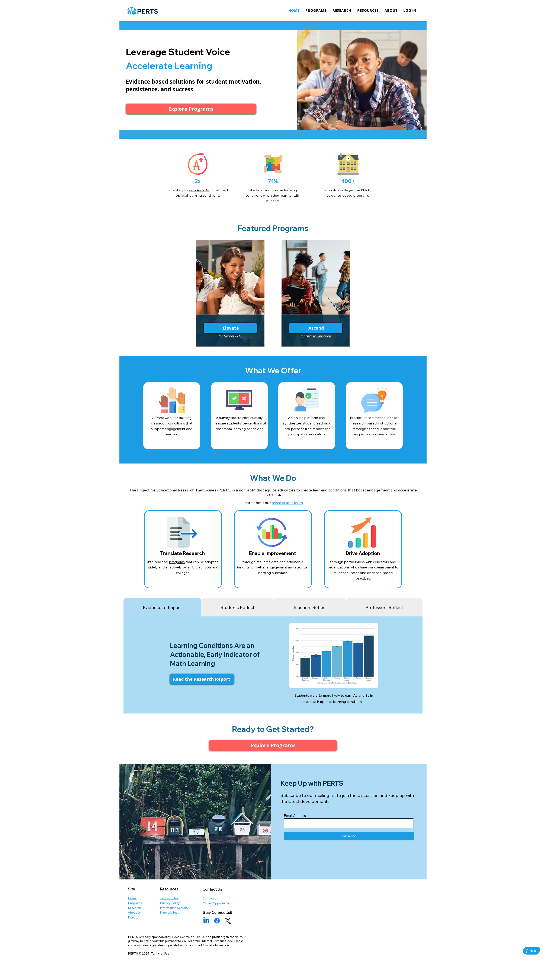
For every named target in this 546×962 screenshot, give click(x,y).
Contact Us (210, 898)
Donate (133, 917)
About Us (134, 912)
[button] (409, 10)
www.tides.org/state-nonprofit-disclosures (163, 945)
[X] (227, 920)
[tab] (162, 607)
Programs (135, 903)
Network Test (169, 912)
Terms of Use (169, 898)
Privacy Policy (170, 903)
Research (134, 908)
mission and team (287, 502)
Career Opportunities (217, 903)
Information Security (174, 908)
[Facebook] (217, 920)
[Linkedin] (206, 920)
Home (132, 898)
